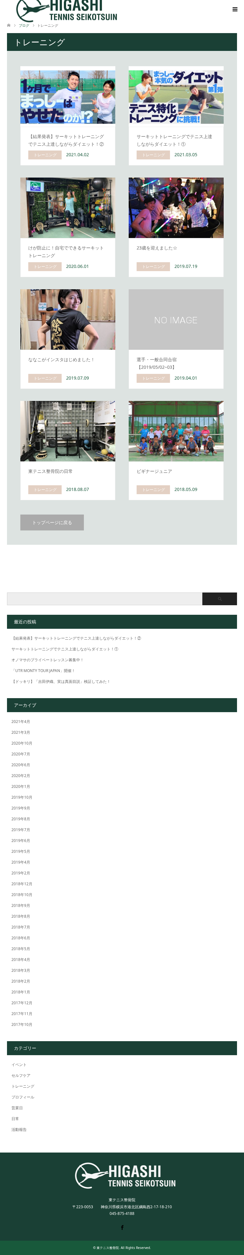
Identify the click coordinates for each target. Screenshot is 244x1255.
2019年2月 (20, 873)
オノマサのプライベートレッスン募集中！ (47, 660)
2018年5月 (20, 948)
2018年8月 (20, 916)
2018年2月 (20, 981)
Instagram (131, 1226)
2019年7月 (20, 829)
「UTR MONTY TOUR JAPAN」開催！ (43, 670)
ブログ (24, 25)
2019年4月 (20, 862)
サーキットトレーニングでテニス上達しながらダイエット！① (64, 649)
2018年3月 (20, 970)
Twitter (112, 1226)
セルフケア (20, 1075)
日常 (15, 1118)
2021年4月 (20, 721)
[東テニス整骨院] (122, 1186)
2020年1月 (20, 786)
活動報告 (19, 1129)
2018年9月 (20, 905)
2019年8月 (20, 819)
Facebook (122, 1226)
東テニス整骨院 (108, 1247)
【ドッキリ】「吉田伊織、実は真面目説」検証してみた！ (61, 681)
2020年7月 (20, 754)
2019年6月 (20, 840)
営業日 (17, 1108)
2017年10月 (21, 1024)
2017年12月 (21, 1003)
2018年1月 (20, 992)
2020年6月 (20, 765)
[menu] (234, 9)
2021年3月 (20, 732)
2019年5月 (20, 851)
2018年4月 (20, 959)
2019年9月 (20, 808)
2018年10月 (21, 894)
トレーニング (22, 1086)
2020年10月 (21, 743)
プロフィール (22, 1097)
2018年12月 (21, 884)
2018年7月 (20, 927)
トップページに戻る (52, 522)
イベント (19, 1064)
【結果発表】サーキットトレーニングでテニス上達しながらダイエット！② (76, 638)
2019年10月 (21, 797)
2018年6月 (20, 938)
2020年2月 (20, 775)
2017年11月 (21, 1013)
